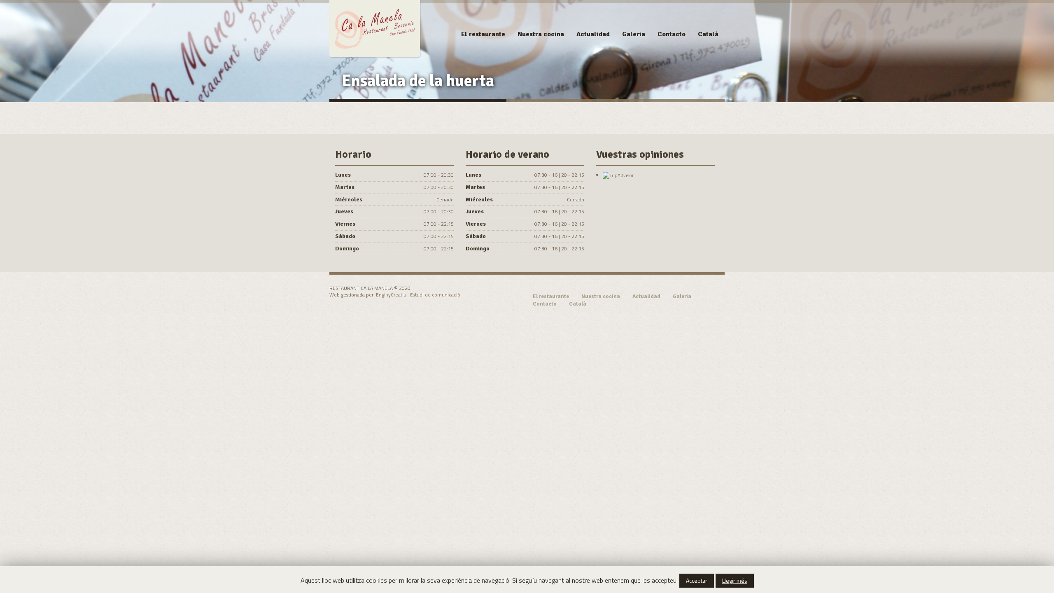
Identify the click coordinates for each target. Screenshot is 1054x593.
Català (708, 34)
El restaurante (483, 34)
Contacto (672, 34)
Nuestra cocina (541, 34)
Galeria (633, 34)
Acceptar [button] (696, 580)
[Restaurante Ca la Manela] (374, 27)
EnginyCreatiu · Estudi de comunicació (418, 295)
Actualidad (593, 34)
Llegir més (734, 580)
